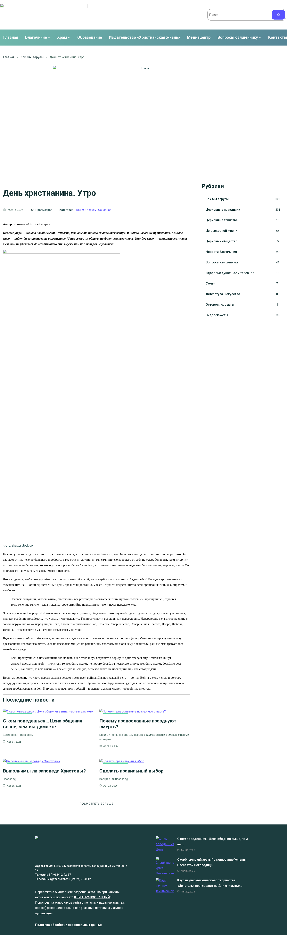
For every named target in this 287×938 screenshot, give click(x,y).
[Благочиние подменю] (49, 37)
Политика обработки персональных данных (68, 925)
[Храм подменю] (69, 37)
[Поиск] (278, 15)
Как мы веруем (32, 57)
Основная (104, 210)
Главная (10, 37)
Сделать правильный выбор (131, 771)
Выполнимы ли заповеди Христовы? (44, 771)
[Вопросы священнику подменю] (260, 37)
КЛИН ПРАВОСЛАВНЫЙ (92, 897)
